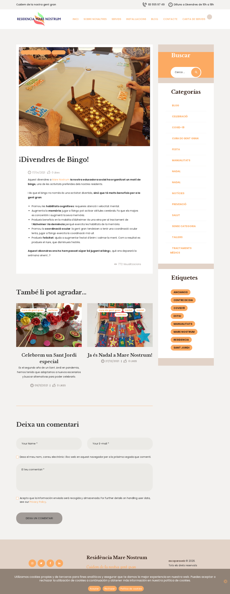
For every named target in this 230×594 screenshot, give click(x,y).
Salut (58, 52)
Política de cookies (131, 588)
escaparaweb (177, 561)
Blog (175, 105)
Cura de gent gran (35, 52)
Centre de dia (183, 300)
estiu (177, 316)
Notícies (53, 310)
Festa (176, 149)
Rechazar (109, 588)
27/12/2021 (112, 361)
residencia (181, 340)
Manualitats (181, 160)
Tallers (177, 237)
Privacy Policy (37, 502)
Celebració (180, 116)
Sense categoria (184, 226)
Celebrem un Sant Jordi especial (49, 358)
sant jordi (181, 347)
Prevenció (179, 204)
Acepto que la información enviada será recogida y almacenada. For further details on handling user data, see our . (85, 500)
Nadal (128, 310)
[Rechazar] (225, 581)
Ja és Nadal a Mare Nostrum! (120, 355)
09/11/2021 (41, 385)
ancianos (181, 292)
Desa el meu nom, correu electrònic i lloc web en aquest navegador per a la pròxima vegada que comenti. (85, 457)
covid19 (179, 308)
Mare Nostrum (61, 179)
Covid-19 (178, 127)
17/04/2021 (38, 172)
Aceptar (94, 588)
